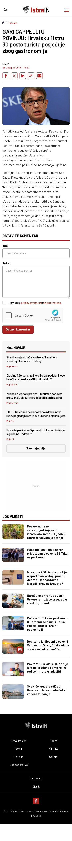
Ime (5, 245)
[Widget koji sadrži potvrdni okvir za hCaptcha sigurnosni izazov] (32, 315)
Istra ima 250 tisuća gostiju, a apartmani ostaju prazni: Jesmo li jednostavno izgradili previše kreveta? (47, 577)
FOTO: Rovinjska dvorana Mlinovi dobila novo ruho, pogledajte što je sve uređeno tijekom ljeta (36, 414)
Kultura (53, 748)
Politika (18, 756)
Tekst (6, 263)
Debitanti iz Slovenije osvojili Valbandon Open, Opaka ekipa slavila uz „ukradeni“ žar (48, 645)
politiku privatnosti (31, 302)
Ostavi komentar (18, 329)
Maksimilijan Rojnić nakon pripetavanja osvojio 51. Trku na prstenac (47, 553)
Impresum (36, 778)
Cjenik (36, 786)
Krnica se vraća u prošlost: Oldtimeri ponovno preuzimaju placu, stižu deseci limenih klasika (34, 395)
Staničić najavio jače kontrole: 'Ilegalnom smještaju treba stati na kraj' (31, 359)
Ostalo (53, 756)
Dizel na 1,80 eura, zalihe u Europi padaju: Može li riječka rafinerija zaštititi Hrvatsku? (35, 377)
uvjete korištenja (52, 302)
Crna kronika (19, 740)
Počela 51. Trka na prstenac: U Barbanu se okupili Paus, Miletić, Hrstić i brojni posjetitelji (47, 623)
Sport (53, 740)
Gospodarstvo (19, 764)
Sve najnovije (36, 448)
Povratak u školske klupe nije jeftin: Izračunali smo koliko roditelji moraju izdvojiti (47, 667)
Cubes (37, 815)
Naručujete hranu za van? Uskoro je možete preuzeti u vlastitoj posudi (47, 599)
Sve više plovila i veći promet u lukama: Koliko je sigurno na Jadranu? (35, 432)
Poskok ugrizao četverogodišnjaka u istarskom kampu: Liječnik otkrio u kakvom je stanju (46, 531)
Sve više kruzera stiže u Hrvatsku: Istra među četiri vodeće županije (46, 690)
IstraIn (13, 22)
